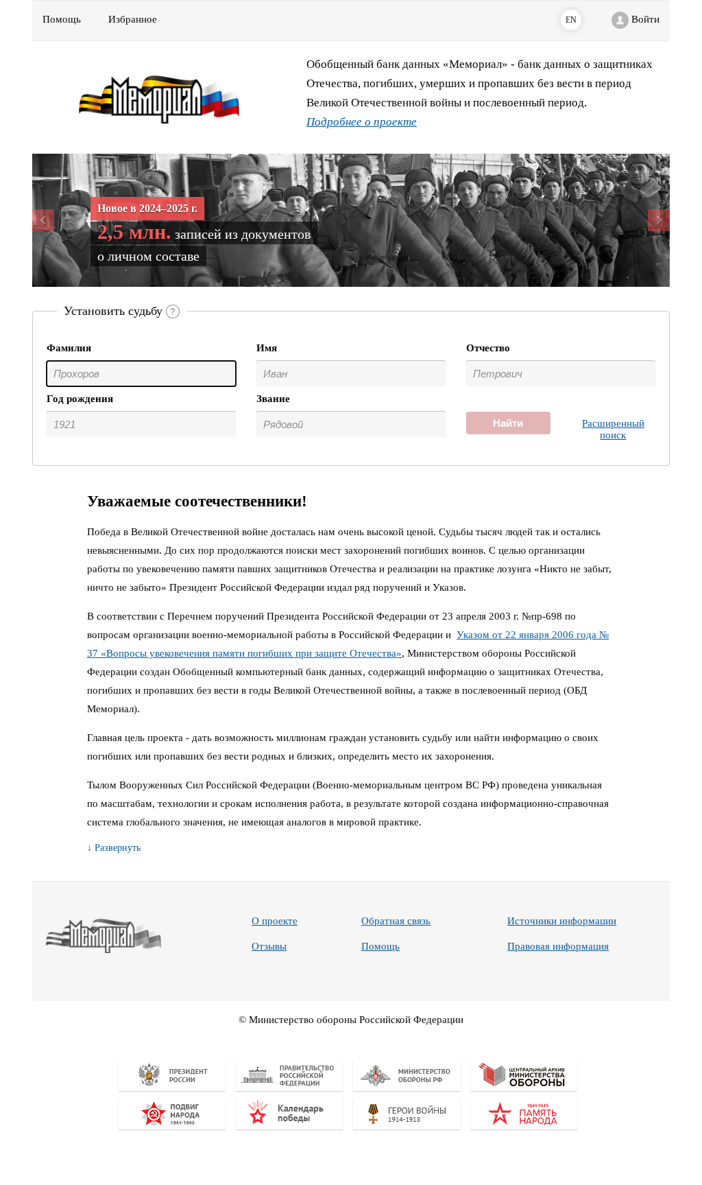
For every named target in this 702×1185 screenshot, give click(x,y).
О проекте (275, 920)
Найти (508, 423)
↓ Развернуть (114, 848)
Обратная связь (396, 920)
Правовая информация (558, 946)
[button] (80, 220)
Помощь (380, 946)
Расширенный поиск (613, 429)
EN (571, 20)
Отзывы (269, 946)
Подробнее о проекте (361, 121)
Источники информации (561, 920)
